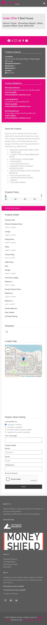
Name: (7, 448)
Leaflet (22, 376)
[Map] (23, 40)
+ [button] (8, 347)
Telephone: (9, 465)
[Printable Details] (20, 40)
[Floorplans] (15, 40)
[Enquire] (26, 40)
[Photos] (9, 40)
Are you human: (11, 473)
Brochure (10, 73)
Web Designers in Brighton (32, 620)
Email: (7, 457)
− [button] (8, 350)
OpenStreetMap (30, 376)
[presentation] (5, 195)
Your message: (11, 436)
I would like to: (11, 422)
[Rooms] (12, 40)
